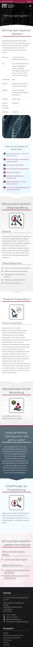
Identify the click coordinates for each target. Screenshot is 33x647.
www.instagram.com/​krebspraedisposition (17, 621)
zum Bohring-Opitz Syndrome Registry (15, 559)
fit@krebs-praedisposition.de (13, 619)
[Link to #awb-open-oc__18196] (30, 6)
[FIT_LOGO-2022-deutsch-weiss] (8, 4)
